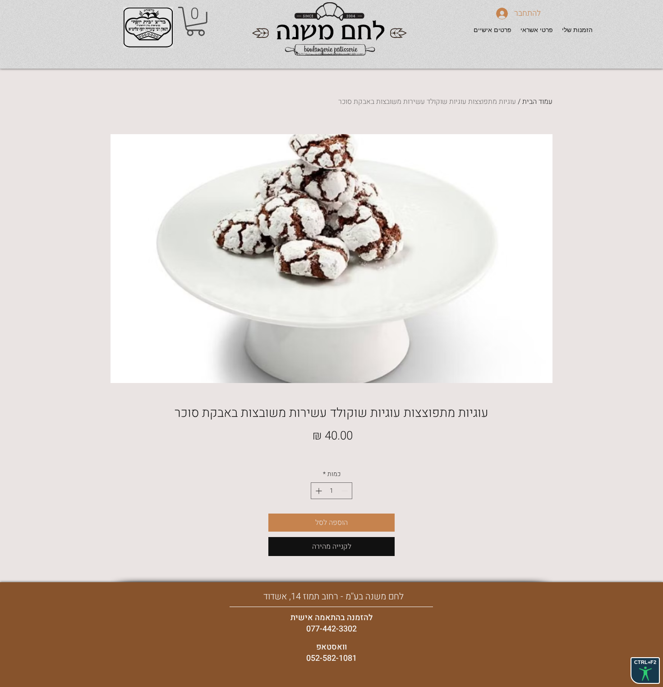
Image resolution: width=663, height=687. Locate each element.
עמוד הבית (537, 101)
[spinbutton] (331, 491)
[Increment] (317, 491)
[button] (195, 21)
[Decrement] (345, 491)
